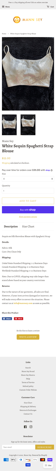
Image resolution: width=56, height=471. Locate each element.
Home (4, 34)
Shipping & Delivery (28, 406)
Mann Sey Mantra (28, 375)
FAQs (28, 378)
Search (28, 367)
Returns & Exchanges (28, 410)
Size (4, 173)
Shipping (6, 163)
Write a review (28, 337)
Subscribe (45, 447)
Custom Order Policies (28, 390)
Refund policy (28, 386)
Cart (52, 7)
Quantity (6, 185)
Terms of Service (28, 382)
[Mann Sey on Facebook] (25, 427)
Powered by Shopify (39, 455)
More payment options (28, 216)
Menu (7, 7)
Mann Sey (27, 455)
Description (11, 226)
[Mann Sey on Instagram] (30, 427)
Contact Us (28, 414)
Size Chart (28, 226)
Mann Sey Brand (28, 371)
